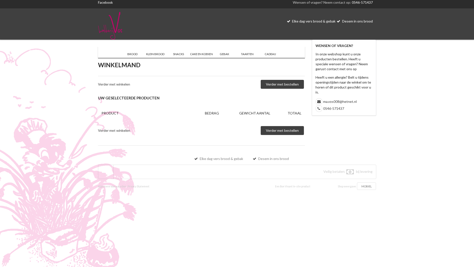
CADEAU (270, 54)
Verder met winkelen (114, 84)
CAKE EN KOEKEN (201, 54)
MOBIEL (366, 186)
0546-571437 (362, 2)
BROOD (132, 54)
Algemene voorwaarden (112, 186)
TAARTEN (247, 54)
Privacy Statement (138, 186)
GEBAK (224, 54)
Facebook (105, 2)
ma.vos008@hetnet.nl (340, 101)
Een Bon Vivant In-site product (292, 186)
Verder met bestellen (282, 84)
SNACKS (178, 54)
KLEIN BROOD (155, 54)
